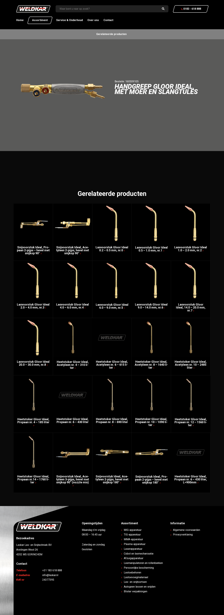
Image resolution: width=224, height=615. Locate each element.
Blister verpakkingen (135, 591)
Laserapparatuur (133, 548)
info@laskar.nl (50, 575)
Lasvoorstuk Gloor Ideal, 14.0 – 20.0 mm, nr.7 (190, 307)
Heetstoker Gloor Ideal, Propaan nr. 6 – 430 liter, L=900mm (190, 479)
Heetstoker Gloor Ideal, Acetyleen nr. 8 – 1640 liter (151, 364)
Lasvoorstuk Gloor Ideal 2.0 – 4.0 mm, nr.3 (33, 306)
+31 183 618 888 (52, 570)
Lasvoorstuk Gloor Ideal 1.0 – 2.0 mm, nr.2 (190, 249)
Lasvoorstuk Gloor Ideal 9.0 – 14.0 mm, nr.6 (151, 306)
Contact (108, 20)
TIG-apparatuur (132, 534)
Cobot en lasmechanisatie (138, 553)
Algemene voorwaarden (186, 530)
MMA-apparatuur (133, 539)
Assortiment (40, 20)
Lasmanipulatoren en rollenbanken (143, 563)
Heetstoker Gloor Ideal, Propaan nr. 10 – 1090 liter (151, 422)
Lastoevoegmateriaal (136, 577)
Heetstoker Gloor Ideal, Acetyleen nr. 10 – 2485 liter (191, 364)
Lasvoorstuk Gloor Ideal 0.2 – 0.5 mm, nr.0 (112, 249)
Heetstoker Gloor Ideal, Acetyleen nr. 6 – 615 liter (112, 364)
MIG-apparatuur (133, 530)
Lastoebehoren (132, 572)
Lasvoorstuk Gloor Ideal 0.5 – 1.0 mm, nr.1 (151, 249)
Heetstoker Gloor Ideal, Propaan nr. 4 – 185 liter (33, 420)
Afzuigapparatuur (133, 558)
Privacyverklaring (183, 534)
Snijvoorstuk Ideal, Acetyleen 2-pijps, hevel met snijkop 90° (72, 250)
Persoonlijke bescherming (139, 567)
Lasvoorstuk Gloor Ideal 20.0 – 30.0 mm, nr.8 (33, 363)
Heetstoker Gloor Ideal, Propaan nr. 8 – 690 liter (112, 420)
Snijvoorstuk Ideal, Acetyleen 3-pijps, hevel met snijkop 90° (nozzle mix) (72, 479)
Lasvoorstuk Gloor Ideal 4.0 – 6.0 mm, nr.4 (72, 306)
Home (20, 20)
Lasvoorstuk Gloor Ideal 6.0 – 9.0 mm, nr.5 (112, 306)
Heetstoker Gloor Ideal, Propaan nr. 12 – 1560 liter (190, 422)
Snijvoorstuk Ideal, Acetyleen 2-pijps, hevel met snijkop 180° (111, 479)
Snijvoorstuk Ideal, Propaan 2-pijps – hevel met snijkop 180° (151, 479)
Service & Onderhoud (69, 20)
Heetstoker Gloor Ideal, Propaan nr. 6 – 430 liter (73, 420)
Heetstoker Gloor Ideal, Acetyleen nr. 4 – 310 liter (73, 364)
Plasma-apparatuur (134, 544)
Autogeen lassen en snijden (139, 586)
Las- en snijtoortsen (135, 581)
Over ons (93, 20)
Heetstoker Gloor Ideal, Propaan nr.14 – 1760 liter (33, 479)
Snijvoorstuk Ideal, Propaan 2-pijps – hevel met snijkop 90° (33, 250)
